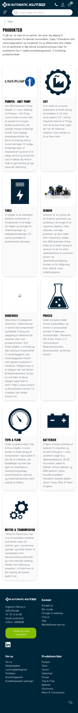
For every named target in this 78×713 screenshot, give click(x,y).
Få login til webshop (52, 613)
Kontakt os (47, 605)
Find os (45, 617)
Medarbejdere (12, 665)
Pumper (46, 662)
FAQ (44, 620)
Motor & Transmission (53, 692)
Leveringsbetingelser (16, 669)
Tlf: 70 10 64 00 (13, 614)
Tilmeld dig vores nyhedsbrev (21, 633)
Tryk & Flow (48, 681)
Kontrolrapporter (14, 677)
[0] (69, 5)
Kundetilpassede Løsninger (19, 681)
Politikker (10, 673)
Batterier (46, 684)
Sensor (45, 669)
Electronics (47, 688)
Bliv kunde (47, 609)
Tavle (44, 665)
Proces (45, 677)
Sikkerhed (47, 673)
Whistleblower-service (53, 624)
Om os (8, 662)
